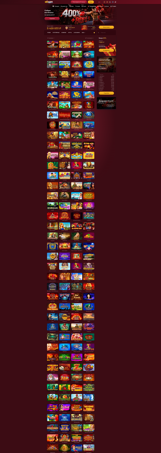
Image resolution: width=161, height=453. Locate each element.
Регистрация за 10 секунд (79, 2)
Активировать (106, 50)
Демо (49, 71)
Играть (52, 47)
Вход (91, 2)
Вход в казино (106, 27)
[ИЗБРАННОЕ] (94, 32)
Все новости (110, 105)
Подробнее (52, 18)
